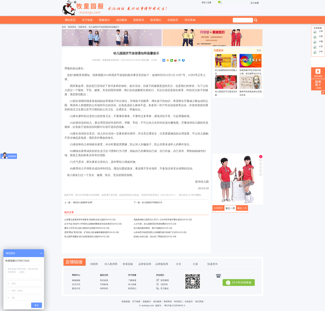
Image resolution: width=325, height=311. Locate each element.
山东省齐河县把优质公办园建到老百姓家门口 (154, 232)
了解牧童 (132, 280)
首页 (64, 27)
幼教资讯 (82, 27)
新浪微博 (165, 280)
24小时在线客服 (241, 282)
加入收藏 (255, 3)
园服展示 (104, 19)
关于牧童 (87, 19)
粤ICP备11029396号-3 (174, 305)
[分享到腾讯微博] (179, 60)
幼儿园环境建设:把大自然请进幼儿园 (80, 236)
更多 (259, 50)
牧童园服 (128, 264)
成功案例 (121, 19)
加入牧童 (132, 284)
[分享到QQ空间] (167, 60)
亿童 (195, 264)
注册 (209, 2)
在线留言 (172, 19)
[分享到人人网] (183, 60)
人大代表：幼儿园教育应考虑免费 (149, 224)
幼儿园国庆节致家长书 (152, 202)
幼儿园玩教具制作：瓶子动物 (147, 228)
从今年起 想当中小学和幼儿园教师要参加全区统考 (87, 224)
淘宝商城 (190, 19)
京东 (178, 264)
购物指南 (76, 280)
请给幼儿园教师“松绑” (83, 202)
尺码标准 (104, 284)
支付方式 (76, 284)
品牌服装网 (161, 264)
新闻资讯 (138, 19)
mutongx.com (148, 305)
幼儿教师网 (111, 264)
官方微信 (164, 288)
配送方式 (76, 288)
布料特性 (104, 288)
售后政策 (104, 280)
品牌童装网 (144, 264)
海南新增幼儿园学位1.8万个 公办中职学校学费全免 (157, 219)
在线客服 (318, 28)
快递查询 (212, 264)
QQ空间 (164, 284)
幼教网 (94, 264)
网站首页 (70, 19)
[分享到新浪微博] (175, 60)
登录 (204, 2)
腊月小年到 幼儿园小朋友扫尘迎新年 (80, 228)
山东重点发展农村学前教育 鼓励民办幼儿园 (83, 219)
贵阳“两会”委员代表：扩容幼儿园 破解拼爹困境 (85, 232)
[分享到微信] (171, 60)
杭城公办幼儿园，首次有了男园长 (149, 236)
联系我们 (155, 19)
